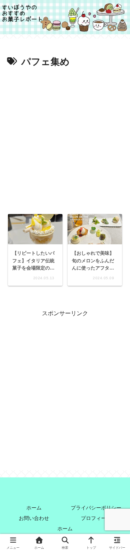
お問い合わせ (34, 518)
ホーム (34, 508)
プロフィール (96, 518)
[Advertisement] (65, 139)
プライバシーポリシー (96, 508)
